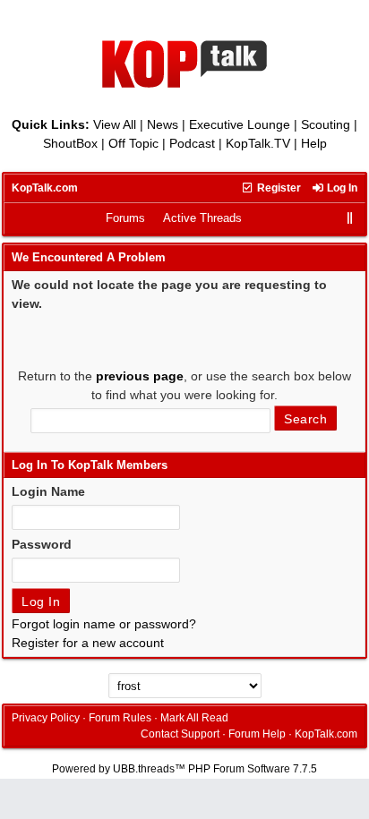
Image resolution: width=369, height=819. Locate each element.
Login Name (48, 491)
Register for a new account (88, 643)
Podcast (192, 143)
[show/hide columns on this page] (350, 218)
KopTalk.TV (258, 143)
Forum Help (257, 734)
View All (114, 124)
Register (277, 188)
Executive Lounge (239, 124)
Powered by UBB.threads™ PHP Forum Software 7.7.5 (184, 769)
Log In (340, 188)
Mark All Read (194, 718)
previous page (140, 376)
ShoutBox (70, 143)
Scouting (325, 124)
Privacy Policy (46, 718)
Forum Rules (120, 718)
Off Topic (133, 143)
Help (314, 143)
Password (42, 544)
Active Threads (202, 218)
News (162, 124)
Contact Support (180, 734)
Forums (125, 218)
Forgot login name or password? (104, 624)
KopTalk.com (45, 188)
